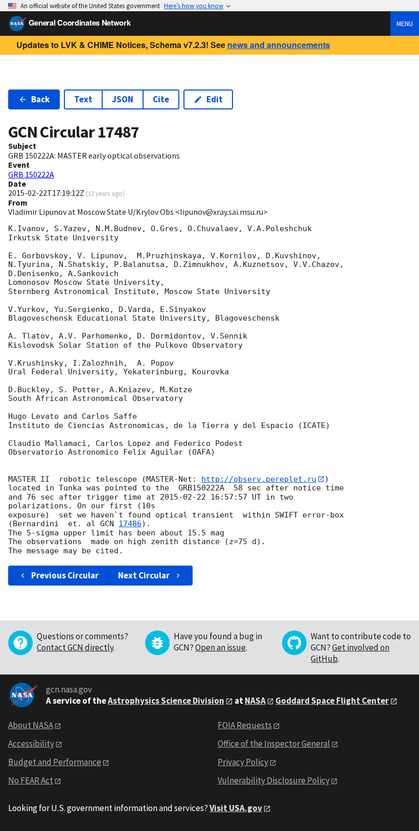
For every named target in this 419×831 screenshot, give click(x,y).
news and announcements (278, 45)
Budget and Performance (54, 762)
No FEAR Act (30, 780)
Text (83, 99)
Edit (214, 99)
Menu (405, 23)
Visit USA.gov (236, 808)
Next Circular (144, 575)
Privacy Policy (243, 762)
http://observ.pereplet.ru (258, 479)
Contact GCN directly (75, 647)
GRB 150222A (31, 174)
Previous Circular (65, 575)
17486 (130, 523)
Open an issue (220, 647)
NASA (255, 700)
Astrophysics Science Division (166, 700)
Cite (161, 99)
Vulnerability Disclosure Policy (274, 780)
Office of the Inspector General (274, 743)
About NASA (30, 725)
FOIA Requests (245, 725)
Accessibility (31, 743)
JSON (122, 99)
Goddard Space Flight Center (332, 700)
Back (40, 99)
